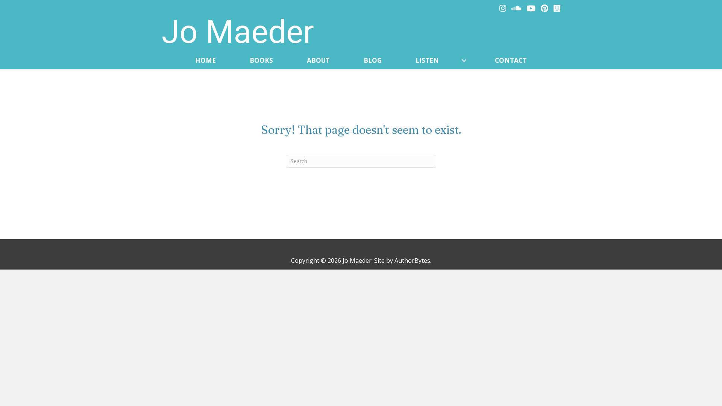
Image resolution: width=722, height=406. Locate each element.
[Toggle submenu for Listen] (464, 60)
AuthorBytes (412, 260)
